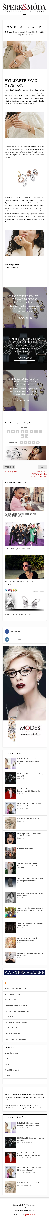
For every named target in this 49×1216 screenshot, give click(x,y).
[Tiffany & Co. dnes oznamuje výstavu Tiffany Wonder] (10, 927)
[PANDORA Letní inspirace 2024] (10, 823)
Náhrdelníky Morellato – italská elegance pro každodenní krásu (24, 299)
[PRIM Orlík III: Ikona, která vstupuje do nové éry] (10, 778)
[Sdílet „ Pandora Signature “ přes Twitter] (13, 431)
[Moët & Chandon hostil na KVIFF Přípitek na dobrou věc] (10, 808)
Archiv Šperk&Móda (12, 1053)
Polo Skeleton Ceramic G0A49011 (16, 1022)
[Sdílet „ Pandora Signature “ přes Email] (22, 436)
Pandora (5, 423)
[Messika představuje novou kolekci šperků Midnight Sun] (10, 838)
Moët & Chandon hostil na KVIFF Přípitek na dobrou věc (29, 804)
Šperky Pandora (29, 423)
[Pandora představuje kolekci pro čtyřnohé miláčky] (24, 499)
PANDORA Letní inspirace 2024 (28, 818)
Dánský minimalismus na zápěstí (16, 1005)
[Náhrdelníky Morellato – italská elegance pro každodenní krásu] (10, 763)
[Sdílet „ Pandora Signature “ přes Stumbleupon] (40, 431)
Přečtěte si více (24, 317)
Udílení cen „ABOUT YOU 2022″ (18, 549)
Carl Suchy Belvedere (12, 1033)
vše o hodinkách (15, 983)
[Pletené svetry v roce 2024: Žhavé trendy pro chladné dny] (10, 942)
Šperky (19, 35)
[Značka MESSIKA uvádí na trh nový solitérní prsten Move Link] (10, 883)
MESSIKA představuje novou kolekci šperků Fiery (30, 954)
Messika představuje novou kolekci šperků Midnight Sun (29, 834)
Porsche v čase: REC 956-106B (15, 988)
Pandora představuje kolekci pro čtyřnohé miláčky (20, 515)
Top (23, 35)
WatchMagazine (38, 1094)
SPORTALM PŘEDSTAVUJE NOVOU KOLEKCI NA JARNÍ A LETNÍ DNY (30, 909)
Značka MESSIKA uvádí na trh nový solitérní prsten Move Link (30, 879)
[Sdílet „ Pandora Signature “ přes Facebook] (8, 431)
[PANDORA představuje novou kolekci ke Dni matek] (10, 897)
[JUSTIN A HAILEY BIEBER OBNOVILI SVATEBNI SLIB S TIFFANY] (10, 868)
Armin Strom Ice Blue (12, 994)
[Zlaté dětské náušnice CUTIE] (24, 599)
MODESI (8, 1108)
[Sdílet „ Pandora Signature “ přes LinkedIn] (31, 431)
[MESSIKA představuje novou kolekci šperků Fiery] (10, 957)
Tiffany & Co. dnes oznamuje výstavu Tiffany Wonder (30, 924)
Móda (19, 808)
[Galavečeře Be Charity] (10, 853)
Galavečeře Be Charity (25, 848)
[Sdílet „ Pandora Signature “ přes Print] (26, 436)
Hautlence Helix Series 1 (13, 1028)
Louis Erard (9, 1016)
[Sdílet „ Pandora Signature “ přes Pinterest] (26, 431)
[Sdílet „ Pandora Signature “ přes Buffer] (36, 431)
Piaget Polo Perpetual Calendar (16, 1039)
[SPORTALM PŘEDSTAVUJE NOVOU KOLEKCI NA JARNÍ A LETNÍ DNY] (10, 912)
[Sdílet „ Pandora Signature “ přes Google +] (17, 431)
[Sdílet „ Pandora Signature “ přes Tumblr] (22, 431)
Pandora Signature (16, 423)
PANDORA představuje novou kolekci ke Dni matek (30, 894)
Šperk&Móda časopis (12, 1070)
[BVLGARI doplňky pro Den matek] (24, 567)
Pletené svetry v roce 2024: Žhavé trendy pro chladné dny (28, 939)
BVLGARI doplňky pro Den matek (20, 582)
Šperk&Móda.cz (29, 1214)
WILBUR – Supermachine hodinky (17, 1011)
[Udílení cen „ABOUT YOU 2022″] (24, 534)
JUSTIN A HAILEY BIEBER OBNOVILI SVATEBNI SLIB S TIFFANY (28, 865)
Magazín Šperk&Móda (27, 32)
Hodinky (19, 778)
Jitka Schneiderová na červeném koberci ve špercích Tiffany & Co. (28, 790)
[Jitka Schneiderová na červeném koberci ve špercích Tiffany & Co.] (10, 793)
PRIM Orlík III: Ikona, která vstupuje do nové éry (30, 775)
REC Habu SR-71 (11, 1000)
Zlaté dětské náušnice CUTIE (18, 615)
